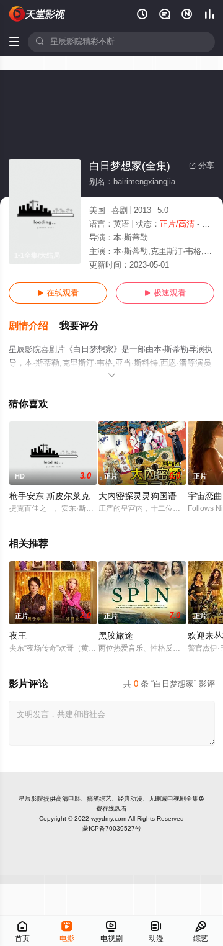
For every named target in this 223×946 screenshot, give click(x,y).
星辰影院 (31, 798)
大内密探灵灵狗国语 (137, 496)
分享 (201, 165)
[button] (34, 326)
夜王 (18, 636)
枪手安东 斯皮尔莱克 (49, 496)
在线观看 (58, 293)
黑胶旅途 (115, 636)
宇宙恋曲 (205, 496)
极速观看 (165, 293)
